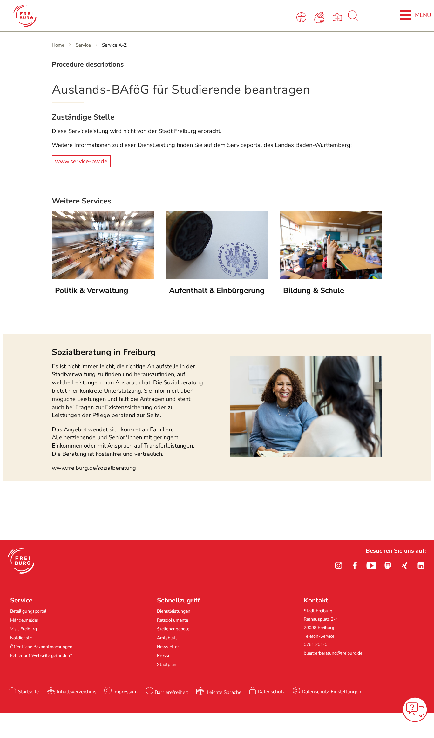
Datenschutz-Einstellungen (331, 691)
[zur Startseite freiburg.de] (92, 16)
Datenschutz (271, 691)
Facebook (355, 566)
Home (58, 45)
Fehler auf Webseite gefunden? (41, 656)
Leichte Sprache (224, 692)
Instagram (338, 566)
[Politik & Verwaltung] (103, 277)
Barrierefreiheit (171, 692)
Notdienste (21, 638)
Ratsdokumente (172, 620)
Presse (163, 656)
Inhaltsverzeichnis (76, 691)
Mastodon (388, 566)
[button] (21, 561)
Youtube (371, 566)
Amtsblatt (167, 638)
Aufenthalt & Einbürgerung (217, 290)
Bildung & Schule (313, 290)
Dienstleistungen (173, 611)
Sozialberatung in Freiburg (104, 352)
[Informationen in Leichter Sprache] (338, 17)
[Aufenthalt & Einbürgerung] (217, 277)
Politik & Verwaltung (91, 290)
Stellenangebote (173, 629)
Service (83, 45)
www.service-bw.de (81, 161)
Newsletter (168, 647)
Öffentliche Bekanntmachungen (41, 647)
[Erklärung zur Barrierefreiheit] (302, 17)
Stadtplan (166, 665)
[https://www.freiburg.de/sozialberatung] (306, 455)
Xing (404, 566)
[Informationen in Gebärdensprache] (320, 17)
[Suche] (353, 19)
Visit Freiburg (23, 629)
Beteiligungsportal (28, 611)
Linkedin (421, 566)
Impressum (125, 691)
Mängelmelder (24, 620)
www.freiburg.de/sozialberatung (94, 468)
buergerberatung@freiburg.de (333, 653)
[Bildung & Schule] (331, 277)
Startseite (28, 691)
